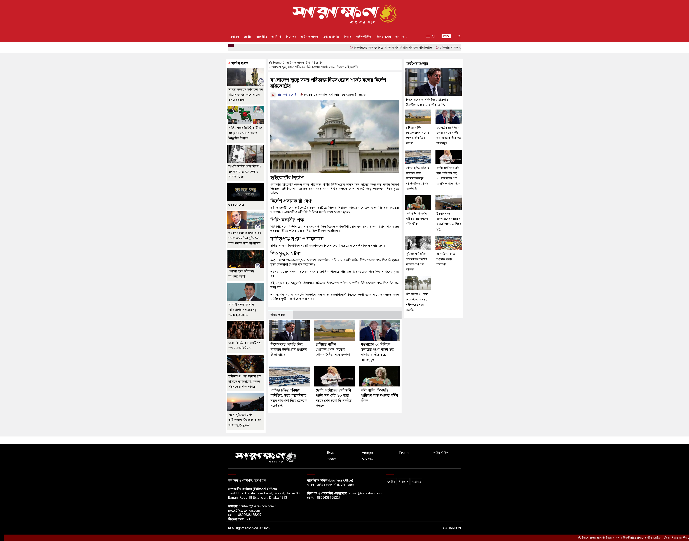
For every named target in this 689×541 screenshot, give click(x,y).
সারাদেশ (331, 459)
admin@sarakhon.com (365, 493)
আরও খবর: (277, 315)
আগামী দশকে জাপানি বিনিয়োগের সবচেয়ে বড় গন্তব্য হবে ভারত (242, 310)
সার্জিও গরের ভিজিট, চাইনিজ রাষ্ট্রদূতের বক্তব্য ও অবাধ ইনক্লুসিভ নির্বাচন (245, 133)
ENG (446, 36)
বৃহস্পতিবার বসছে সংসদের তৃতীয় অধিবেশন (446, 259)
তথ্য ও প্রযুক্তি (331, 37)
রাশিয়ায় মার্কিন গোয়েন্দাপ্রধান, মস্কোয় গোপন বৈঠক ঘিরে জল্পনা (446, 47)
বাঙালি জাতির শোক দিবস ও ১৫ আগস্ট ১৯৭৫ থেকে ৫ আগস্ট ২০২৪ (244, 172)
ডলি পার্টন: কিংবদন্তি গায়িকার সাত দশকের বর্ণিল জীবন (379, 395)
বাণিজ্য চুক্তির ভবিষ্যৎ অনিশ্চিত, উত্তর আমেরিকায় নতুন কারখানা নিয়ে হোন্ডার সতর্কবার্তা (417, 178)
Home (277, 63)
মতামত (234, 37)
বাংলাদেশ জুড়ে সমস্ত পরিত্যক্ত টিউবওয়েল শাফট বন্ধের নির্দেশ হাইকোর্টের (313, 67)
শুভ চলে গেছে (236, 205)
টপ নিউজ (312, 63)
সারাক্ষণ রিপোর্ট (286, 95)
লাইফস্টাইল (363, 37)
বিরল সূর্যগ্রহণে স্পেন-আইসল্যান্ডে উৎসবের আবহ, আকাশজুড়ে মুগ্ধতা (245, 420)
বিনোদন (291, 37)
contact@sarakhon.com (256, 506)
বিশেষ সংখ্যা (383, 37)
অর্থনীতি (276, 37)
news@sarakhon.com (244, 510)
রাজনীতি (261, 37)
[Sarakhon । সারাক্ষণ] (344, 15)
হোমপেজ (367, 459)
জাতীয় (248, 37)
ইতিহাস (403, 482)
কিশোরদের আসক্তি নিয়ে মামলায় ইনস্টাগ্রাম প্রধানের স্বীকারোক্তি (360, 47)
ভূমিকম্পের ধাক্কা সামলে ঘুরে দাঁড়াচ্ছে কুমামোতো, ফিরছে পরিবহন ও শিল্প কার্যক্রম (244, 381)
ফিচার (347, 37)
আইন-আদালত (309, 37)
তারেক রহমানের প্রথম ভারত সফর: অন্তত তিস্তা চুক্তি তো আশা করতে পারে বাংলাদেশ (244, 238)
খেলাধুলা (367, 453)
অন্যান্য (399, 37)
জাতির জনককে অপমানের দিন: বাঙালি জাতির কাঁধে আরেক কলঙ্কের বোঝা (245, 95)
